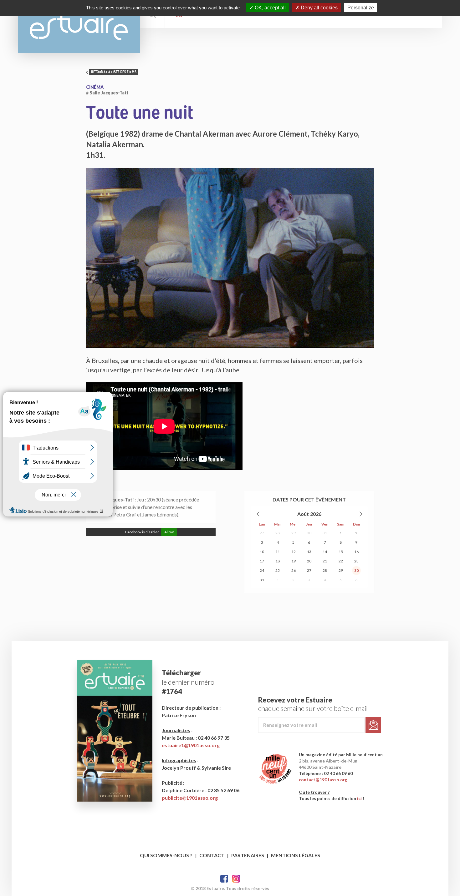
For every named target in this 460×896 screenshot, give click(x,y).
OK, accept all (269, 7)
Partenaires (247, 855)
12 (293, 551)
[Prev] (258, 514)
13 (309, 551)
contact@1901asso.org (323, 779)
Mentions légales (295, 855)
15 (341, 551)
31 (325, 533)
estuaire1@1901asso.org (191, 745)
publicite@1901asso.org (190, 798)
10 (262, 551)
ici (359, 798)
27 (262, 533)
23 (356, 561)
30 (309, 533)
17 (262, 561)
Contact (211, 855)
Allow (169, 532)
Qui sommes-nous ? (166, 855)
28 (277, 533)
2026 (315, 514)
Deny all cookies (318, 7)
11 (277, 551)
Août (303, 514)
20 (309, 561)
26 (293, 570)
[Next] (360, 514)
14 (325, 551)
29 (293, 533)
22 (341, 561)
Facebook (224, 879)
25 (277, 570)
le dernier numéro (188, 682)
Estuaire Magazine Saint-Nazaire (79, 26)
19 (293, 561)
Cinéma (95, 87)
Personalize (360, 7)
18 (277, 561)
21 (325, 561)
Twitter (236, 879)
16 (356, 551)
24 (262, 570)
